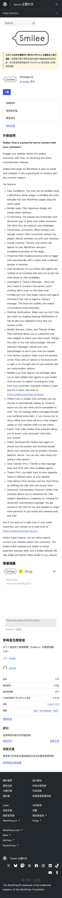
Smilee (26, 81)
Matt (7, 835)
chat (35, 711)
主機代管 (7, 790)
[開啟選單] (57, 4)
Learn (6, 805)
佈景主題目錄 (39, 785)
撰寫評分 (7, 740)
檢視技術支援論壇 (12, 762)
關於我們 (7, 780)
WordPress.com (12, 830)
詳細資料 (10, 103)
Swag (36, 820)
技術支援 (10, 125)
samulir (12, 668)
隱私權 (6, 795)
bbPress (9, 840)
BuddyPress (11, 845)
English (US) (53, 704)
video (55, 711)
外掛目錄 (37, 790)
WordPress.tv (11, 820)
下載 (7, 92)
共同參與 (37, 805)
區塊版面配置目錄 (41, 795)
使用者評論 (11, 110)
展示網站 (37, 780)
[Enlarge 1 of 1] (55, 572)
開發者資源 (8, 815)
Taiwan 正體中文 (18, 858)
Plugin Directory (10, 13)
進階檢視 (7, 719)
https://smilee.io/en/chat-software (25, 394)
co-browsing (45, 711)
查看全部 (54, 740)
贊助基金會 (39, 815)
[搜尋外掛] (33, 23)
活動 (34, 810)
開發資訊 (10, 118)
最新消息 (7, 785)
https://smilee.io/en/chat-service (20, 531)
